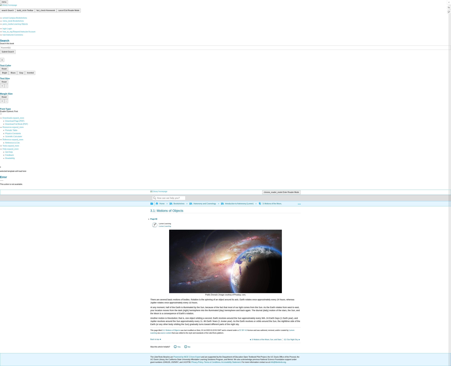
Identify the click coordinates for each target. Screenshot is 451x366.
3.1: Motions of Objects (171, 330)
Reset (4, 69)
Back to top (154, 339)
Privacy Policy (197, 362)
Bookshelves (179, 204)
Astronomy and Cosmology (204, 204)
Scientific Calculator (13, 137)
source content (165, 333)
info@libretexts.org (278, 362)
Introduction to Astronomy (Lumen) (239, 204)
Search (154, 198)
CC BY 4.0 (243, 330)
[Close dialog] (1, 180)
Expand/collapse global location (299, 203)
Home (162, 204)
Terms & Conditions (212, 362)
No (189, 347)
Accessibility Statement (231, 362)
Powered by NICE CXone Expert (187, 357)
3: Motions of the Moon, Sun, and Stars (278, 204)
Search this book (7, 44)
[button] (9, 155)
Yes (179, 347)
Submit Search (8, 52)
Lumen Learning (165, 226)
